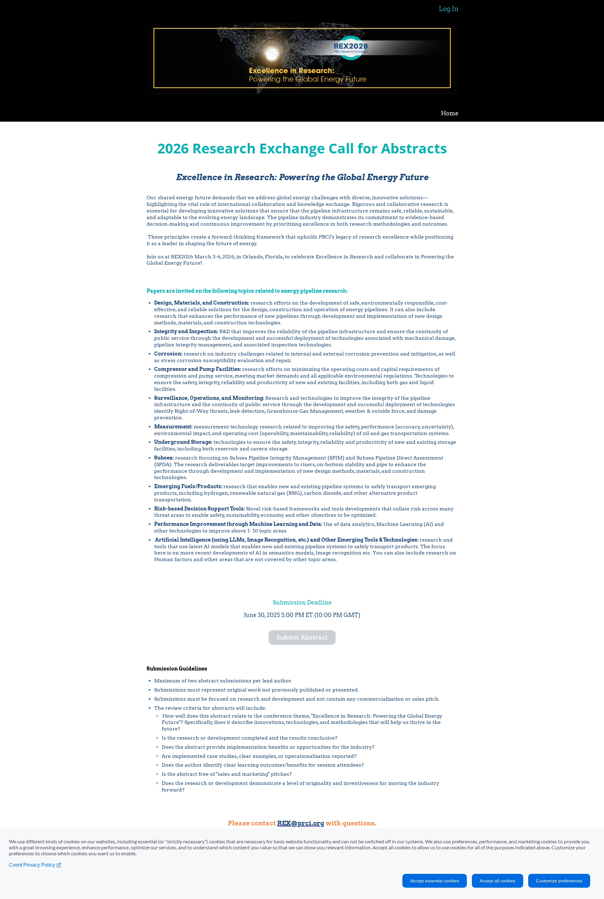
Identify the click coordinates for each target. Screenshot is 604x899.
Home (449, 113)
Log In (448, 9)
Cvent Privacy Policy (32, 865)
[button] (302, 637)
